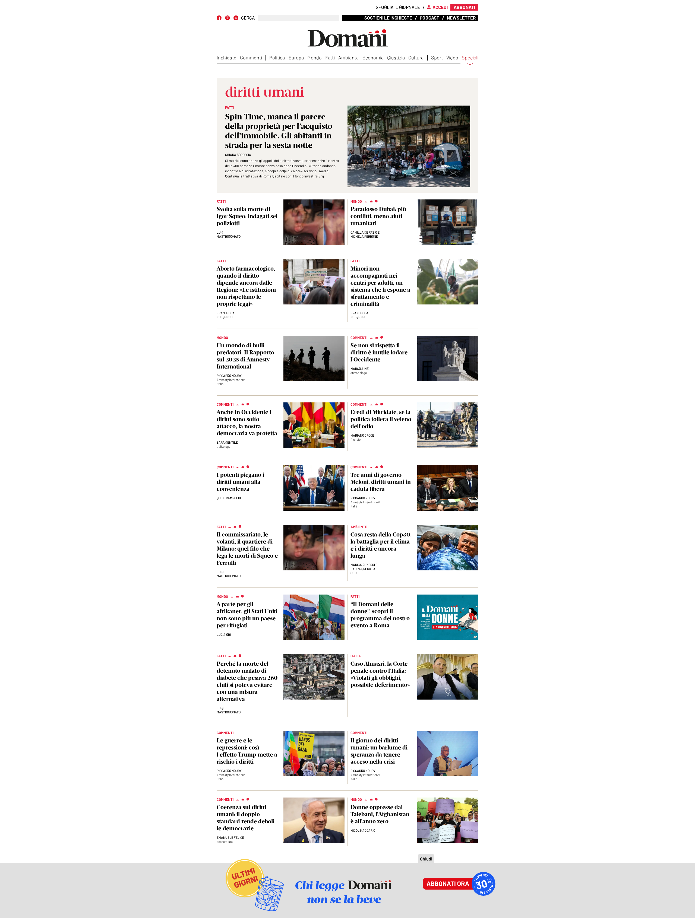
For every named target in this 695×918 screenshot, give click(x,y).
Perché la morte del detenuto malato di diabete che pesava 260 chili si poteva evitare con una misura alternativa (247, 681)
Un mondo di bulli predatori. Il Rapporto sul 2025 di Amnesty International (245, 356)
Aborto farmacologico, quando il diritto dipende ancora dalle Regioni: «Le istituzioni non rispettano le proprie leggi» (246, 286)
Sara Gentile (227, 442)
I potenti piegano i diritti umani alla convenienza (240, 481)
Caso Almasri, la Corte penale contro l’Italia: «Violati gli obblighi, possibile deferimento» (380, 674)
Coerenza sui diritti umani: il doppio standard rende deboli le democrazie (245, 818)
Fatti (330, 58)
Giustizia (396, 58)
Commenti (251, 58)
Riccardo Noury (229, 375)
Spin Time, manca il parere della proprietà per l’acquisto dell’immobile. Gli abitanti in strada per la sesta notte (278, 131)
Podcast (429, 17)
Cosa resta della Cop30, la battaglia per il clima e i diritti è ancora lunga (381, 545)
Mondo (314, 58)
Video (452, 58)
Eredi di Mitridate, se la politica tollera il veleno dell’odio (380, 419)
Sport (437, 58)
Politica (277, 58)
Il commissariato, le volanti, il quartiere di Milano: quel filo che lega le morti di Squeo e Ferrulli (247, 548)
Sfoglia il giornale (398, 7)
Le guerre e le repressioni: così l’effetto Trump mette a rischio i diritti (247, 751)
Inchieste (226, 58)
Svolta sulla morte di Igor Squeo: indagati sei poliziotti (247, 216)
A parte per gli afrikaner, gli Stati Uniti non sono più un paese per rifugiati (247, 615)
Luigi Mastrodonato (229, 234)
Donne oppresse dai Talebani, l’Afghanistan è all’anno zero (379, 814)
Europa (296, 58)
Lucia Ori (224, 634)
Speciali (470, 58)
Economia (373, 58)
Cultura (416, 58)
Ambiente (348, 58)
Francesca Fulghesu (226, 315)
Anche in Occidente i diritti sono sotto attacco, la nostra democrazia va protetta (247, 423)
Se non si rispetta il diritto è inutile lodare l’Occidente (378, 352)
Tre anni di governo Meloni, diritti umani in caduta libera (380, 481)
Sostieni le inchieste (388, 17)
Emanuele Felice (230, 837)
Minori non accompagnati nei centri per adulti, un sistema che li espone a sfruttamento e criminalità (380, 286)
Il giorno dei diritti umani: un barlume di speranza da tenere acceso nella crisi (378, 751)
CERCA (248, 17)
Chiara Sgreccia (238, 155)
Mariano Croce (362, 435)
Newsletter (461, 17)
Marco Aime (359, 368)
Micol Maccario (362, 830)
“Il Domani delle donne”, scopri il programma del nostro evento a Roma (380, 615)
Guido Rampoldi (229, 498)
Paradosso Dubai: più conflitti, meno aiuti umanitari (378, 216)
